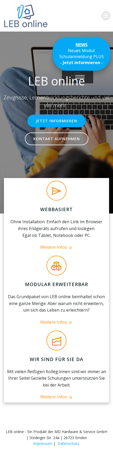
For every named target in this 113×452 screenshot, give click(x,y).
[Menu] (105, 15)
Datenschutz (68, 443)
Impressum (42, 443)
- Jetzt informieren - (81, 62)
